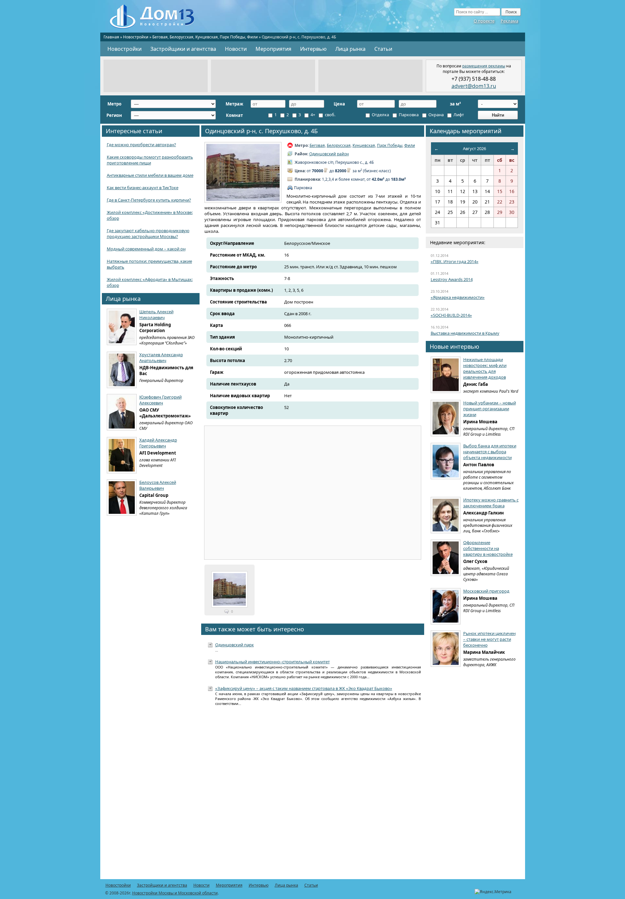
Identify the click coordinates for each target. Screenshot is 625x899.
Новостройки (135, 37)
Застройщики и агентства (183, 48)
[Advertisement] (156, 76)
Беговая (160, 37)
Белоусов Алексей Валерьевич (157, 485)
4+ (312, 115)
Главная (111, 37)
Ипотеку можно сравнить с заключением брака (491, 503)
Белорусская (181, 37)
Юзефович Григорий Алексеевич (160, 400)
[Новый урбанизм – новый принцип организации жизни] (446, 418)
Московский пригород (486, 591)
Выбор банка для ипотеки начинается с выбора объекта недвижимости (489, 451)
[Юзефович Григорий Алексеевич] (122, 412)
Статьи (383, 48)
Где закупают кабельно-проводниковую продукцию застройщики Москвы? (148, 233)
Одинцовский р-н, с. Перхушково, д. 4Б (261, 131)
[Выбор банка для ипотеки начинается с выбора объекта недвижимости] (446, 461)
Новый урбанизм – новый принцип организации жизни (489, 408)
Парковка (408, 115)
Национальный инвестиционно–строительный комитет (272, 662)
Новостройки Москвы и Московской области (175, 893)
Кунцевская (206, 37)
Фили (252, 37)
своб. (329, 115)
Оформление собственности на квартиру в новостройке (488, 548)
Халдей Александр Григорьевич (158, 443)
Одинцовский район (329, 154)
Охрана (435, 115)
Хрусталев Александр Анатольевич (161, 357)
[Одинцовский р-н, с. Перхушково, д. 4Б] (243, 172)
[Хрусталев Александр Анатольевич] (122, 370)
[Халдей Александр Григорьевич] (122, 455)
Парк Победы (232, 37)
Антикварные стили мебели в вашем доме (150, 175)
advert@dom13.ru (473, 86)
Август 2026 (474, 148)
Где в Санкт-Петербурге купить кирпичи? (149, 200)
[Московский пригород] (446, 606)
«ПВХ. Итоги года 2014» (455, 261)
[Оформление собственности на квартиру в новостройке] (446, 558)
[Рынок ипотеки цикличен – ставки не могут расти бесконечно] (446, 648)
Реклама (509, 21)
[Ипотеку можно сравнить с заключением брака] (446, 515)
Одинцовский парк (234, 645)
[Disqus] (312, 796)
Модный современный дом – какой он (146, 249)
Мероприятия (273, 48)
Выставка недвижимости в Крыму (465, 333)
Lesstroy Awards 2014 (452, 279)
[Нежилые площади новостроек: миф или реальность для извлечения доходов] (446, 375)
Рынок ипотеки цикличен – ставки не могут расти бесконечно (489, 639)
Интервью (313, 48)
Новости (236, 48)
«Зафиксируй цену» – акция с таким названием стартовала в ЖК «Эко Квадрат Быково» (303, 688)
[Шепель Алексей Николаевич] (122, 327)
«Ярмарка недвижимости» (458, 297)
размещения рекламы (483, 66)
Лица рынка (350, 48)
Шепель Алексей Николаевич (156, 314)
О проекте (484, 21)
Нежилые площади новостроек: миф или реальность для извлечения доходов (485, 368)
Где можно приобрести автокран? (141, 144)
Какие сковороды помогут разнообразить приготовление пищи (150, 160)
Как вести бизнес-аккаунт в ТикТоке (142, 187)
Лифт (458, 115)
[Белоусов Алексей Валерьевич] (122, 497)
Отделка (380, 115)
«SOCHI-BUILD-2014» (451, 315)
